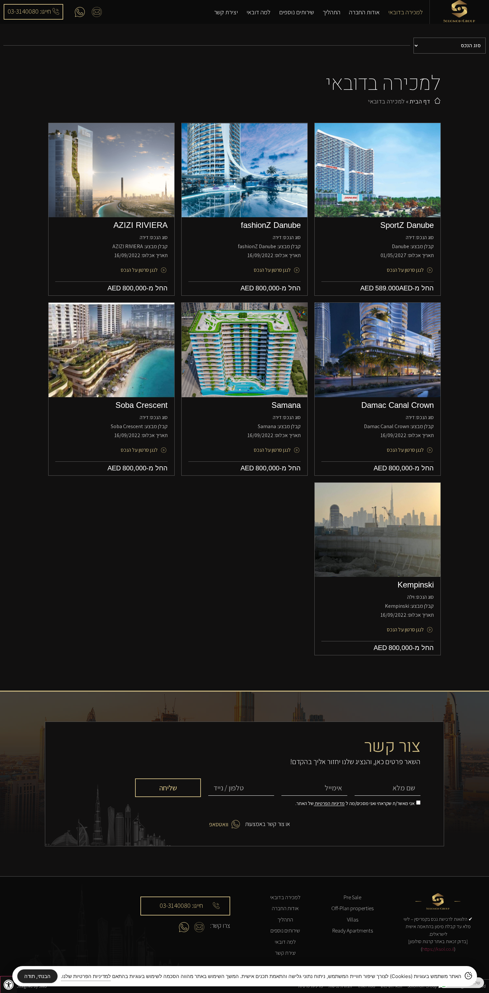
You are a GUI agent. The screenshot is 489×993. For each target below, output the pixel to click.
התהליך (331, 12)
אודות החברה (364, 12)
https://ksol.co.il (438, 949)
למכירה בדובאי (405, 12)
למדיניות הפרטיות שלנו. (86, 976)
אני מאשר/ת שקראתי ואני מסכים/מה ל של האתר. (354, 803)
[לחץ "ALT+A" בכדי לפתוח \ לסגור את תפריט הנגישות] (8, 984)
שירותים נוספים (296, 12)
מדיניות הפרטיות (329, 803)
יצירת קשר (226, 12)
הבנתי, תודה (37, 976)
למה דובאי (258, 12)
